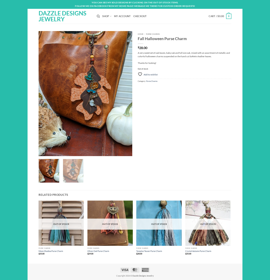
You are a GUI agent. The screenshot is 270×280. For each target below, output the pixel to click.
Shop (105, 16)
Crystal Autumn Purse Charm (198, 251)
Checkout (140, 16)
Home (140, 34)
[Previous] (45, 93)
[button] (220, 16)
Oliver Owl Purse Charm (98, 251)
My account (122, 16)
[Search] (98, 16)
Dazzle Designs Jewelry (62, 16)
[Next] (126, 93)
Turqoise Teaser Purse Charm (149, 251)
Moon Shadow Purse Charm (51, 251)
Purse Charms (153, 34)
